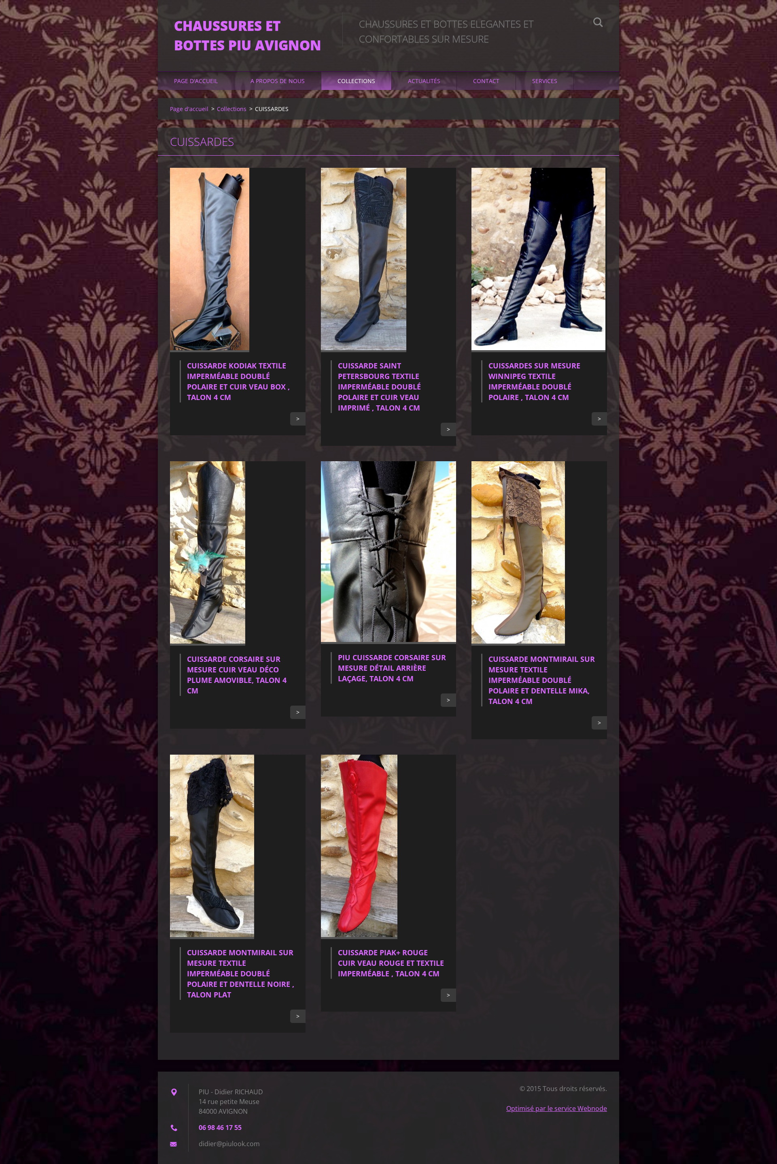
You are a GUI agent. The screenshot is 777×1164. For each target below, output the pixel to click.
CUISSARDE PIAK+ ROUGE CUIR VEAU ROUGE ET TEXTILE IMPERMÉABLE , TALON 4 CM (391, 963)
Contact (486, 81)
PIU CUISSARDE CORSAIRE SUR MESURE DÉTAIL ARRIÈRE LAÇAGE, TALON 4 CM (392, 668)
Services (544, 81)
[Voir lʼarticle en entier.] (209, 349)
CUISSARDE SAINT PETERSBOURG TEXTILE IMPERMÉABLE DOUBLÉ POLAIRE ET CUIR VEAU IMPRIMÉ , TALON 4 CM (379, 387)
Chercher (598, 23)
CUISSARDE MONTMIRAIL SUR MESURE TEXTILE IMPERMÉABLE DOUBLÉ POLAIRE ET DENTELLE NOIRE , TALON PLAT (240, 973)
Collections (356, 81)
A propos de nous (278, 81)
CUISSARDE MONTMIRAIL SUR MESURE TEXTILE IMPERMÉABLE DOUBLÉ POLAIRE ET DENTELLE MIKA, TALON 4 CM (541, 680)
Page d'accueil (196, 81)
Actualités (424, 81)
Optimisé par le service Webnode (556, 1108)
